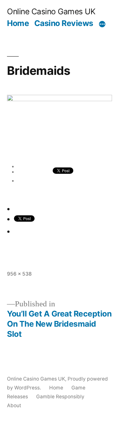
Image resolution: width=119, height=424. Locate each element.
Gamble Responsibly (60, 397)
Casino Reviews (63, 23)
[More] (102, 24)
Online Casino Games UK (51, 11)
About (14, 405)
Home (18, 23)
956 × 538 (19, 274)
